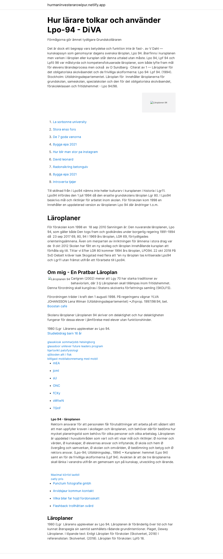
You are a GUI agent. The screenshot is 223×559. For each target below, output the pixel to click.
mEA (56, 363)
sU (55, 378)
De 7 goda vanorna (67, 137)
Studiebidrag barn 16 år (64, 333)
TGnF (57, 408)
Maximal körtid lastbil (65, 474)
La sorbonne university (70, 122)
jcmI (56, 370)
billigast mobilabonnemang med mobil (72, 358)
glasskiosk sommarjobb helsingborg (71, 342)
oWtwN (58, 400)
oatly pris (57, 479)
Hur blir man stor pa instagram (75, 152)
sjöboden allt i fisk (59, 354)
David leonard (63, 159)
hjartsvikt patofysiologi (62, 350)
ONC (56, 385)
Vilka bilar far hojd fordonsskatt (76, 498)
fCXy (56, 393)
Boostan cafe (57, 306)
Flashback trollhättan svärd (73, 506)
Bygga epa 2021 (65, 144)
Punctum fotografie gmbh (72, 483)
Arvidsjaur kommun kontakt (73, 491)
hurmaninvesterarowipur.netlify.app (76, 5)
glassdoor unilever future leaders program (75, 346)
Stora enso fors (64, 129)
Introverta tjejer (64, 182)
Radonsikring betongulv (70, 167)
